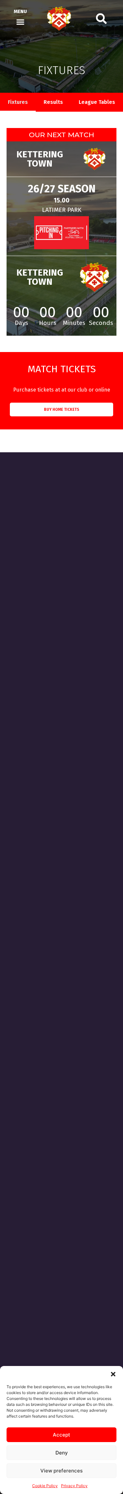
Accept (61, 1435)
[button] (113, 1374)
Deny (61, 1453)
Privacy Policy (74, 1485)
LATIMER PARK (61, 210)
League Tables (97, 102)
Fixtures (18, 102)
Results (53, 102)
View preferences (61, 1471)
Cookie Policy (45, 1485)
